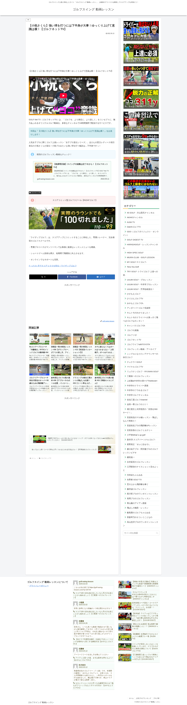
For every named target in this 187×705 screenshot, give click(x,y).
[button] (157, 533)
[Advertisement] (72, 51)
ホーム (131, 698)
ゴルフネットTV (36, 192)
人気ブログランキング (143, 698)
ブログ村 (156, 698)
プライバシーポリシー (39, 586)
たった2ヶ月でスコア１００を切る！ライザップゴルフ (53, 266)
